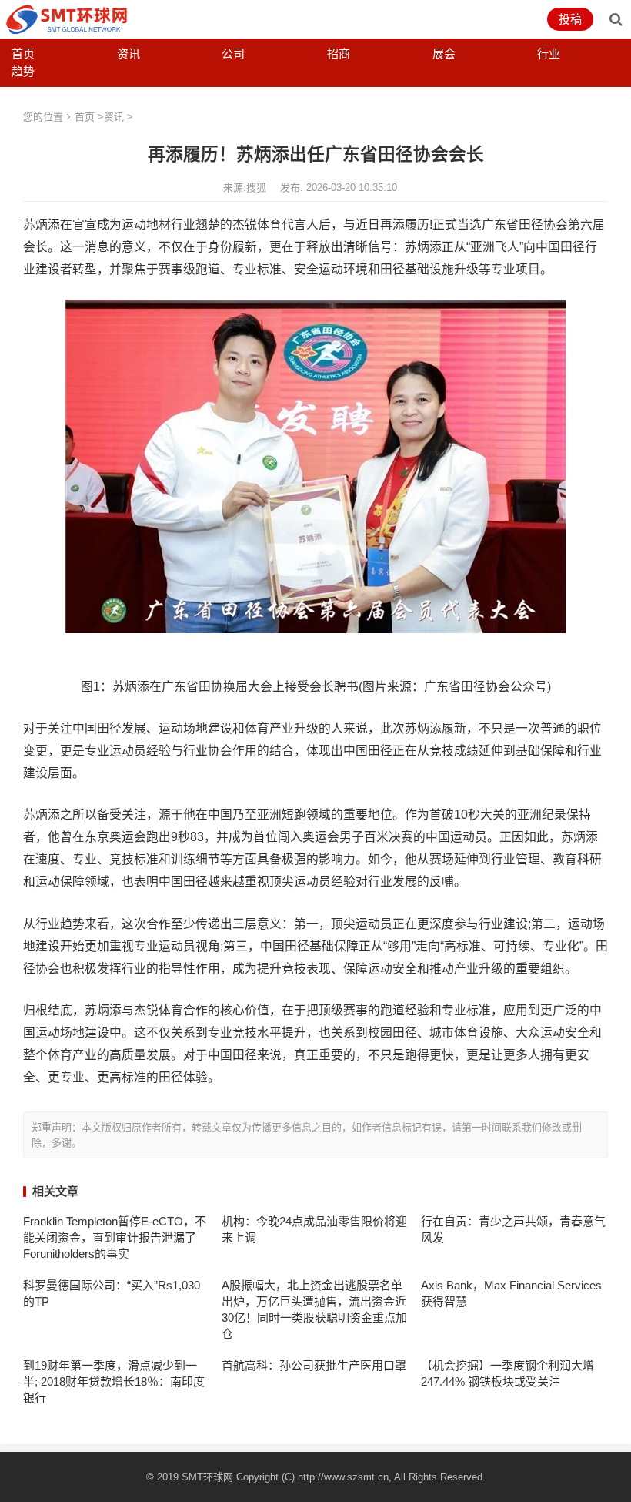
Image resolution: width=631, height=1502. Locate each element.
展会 (444, 53)
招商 (338, 53)
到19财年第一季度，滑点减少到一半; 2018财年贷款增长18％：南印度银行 (114, 1381)
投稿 (570, 18)
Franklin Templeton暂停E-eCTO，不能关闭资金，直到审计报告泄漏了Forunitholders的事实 (114, 1237)
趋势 (23, 71)
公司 (233, 53)
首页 (23, 53)
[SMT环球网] (67, 18)
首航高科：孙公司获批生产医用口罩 (314, 1365)
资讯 (128, 53)
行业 (548, 53)
